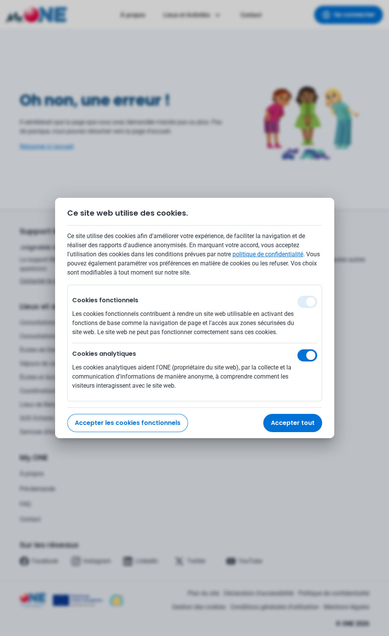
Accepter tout (293, 422)
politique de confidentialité (267, 254)
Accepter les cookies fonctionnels (127, 422)
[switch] (307, 355)
